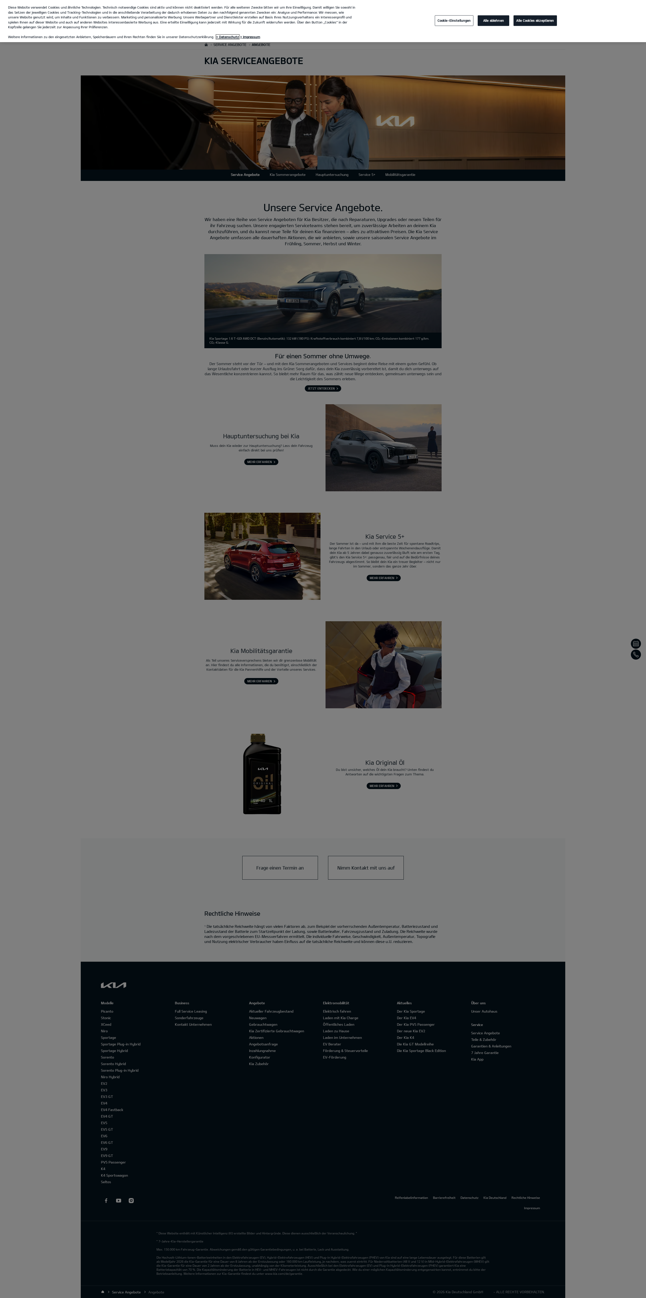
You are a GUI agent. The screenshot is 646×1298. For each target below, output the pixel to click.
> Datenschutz (227, 37)
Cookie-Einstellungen (454, 20)
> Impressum (250, 37)
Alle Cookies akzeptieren (535, 20)
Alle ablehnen (493, 20)
